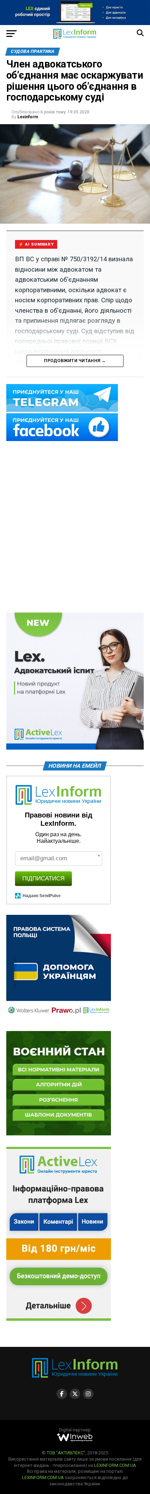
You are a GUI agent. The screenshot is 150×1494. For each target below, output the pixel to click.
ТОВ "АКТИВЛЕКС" (66, 1452)
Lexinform (27, 116)
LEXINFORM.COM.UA (115, 1465)
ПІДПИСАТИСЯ (43, 878)
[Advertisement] (75, 527)
